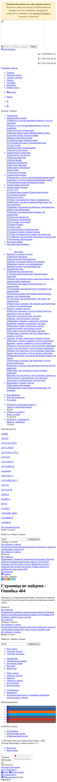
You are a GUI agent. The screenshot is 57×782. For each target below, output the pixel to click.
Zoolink (4, 434)
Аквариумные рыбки (17, 118)
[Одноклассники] (5, 579)
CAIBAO (5, 508)
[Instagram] (8, 722)
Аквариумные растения (18, 185)
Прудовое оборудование (18, 244)
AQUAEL (6, 457)
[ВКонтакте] (2, 579)
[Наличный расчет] (16, 733)
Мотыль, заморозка (16, 422)
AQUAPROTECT (9, 480)
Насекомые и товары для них (20, 383)
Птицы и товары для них (18, 308)
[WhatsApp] (11, 579)
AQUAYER (6, 490)
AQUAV (5, 485)
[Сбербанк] (12, 731)
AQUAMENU (7, 466)
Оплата (10, 80)
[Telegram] (14, 579)
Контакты (11, 85)
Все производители (10, 527)
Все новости (7, 557)
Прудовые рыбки (15, 242)
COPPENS (6, 522)
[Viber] (8, 579)
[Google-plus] (8, 719)
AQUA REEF (7, 448)
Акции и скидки (14, 77)
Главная (10, 72)
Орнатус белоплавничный (19, 407)
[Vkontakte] (8, 707)
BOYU (4, 504)
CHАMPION (7, 518)
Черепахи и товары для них (20, 254)
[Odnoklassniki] (7, 712)
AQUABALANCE (10, 452)
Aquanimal (6, 471)
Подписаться (33, 539)
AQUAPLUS (7, 476)
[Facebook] (7, 709)
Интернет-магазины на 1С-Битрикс (10, 768)
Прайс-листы (13, 87)
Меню (9, 97)
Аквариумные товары (17, 187)
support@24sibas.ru (41, 13)
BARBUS (5, 499)
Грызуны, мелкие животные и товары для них (28, 338)
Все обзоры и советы (11, 544)
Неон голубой (13, 414)
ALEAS (4, 438)
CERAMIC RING (9, 513)
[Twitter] (8, 714)
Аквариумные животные (18, 153)
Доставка (11, 82)
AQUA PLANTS (9, 443)
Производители (14, 75)
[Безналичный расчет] (17, 736)
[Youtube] (8, 717)
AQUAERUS (7, 462)
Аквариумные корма (16, 175)
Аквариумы (12, 115)
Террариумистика (15, 269)
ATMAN (5, 494)
